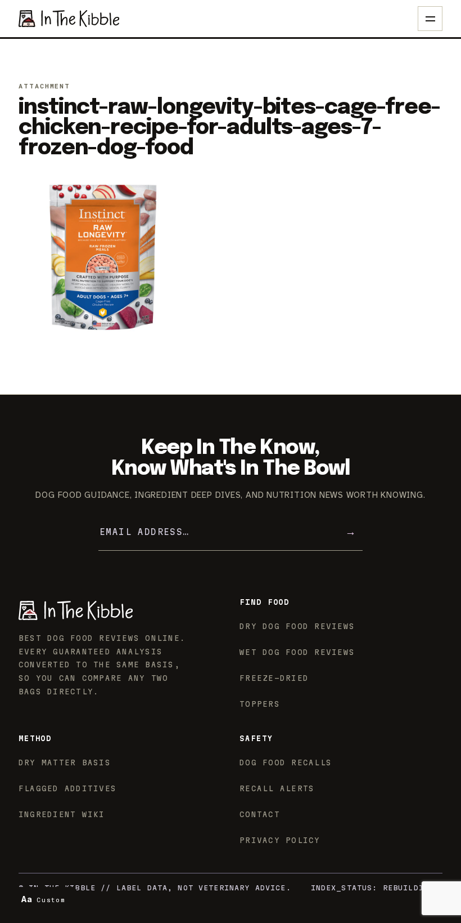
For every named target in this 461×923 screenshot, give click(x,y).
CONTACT (259, 814)
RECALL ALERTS (276, 788)
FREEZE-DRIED (274, 678)
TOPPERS (259, 703)
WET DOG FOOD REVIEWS (297, 652)
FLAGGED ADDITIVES (67, 788)
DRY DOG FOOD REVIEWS (297, 626)
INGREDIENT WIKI (62, 814)
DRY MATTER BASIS (65, 762)
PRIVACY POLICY (279, 840)
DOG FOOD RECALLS (285, 762)
